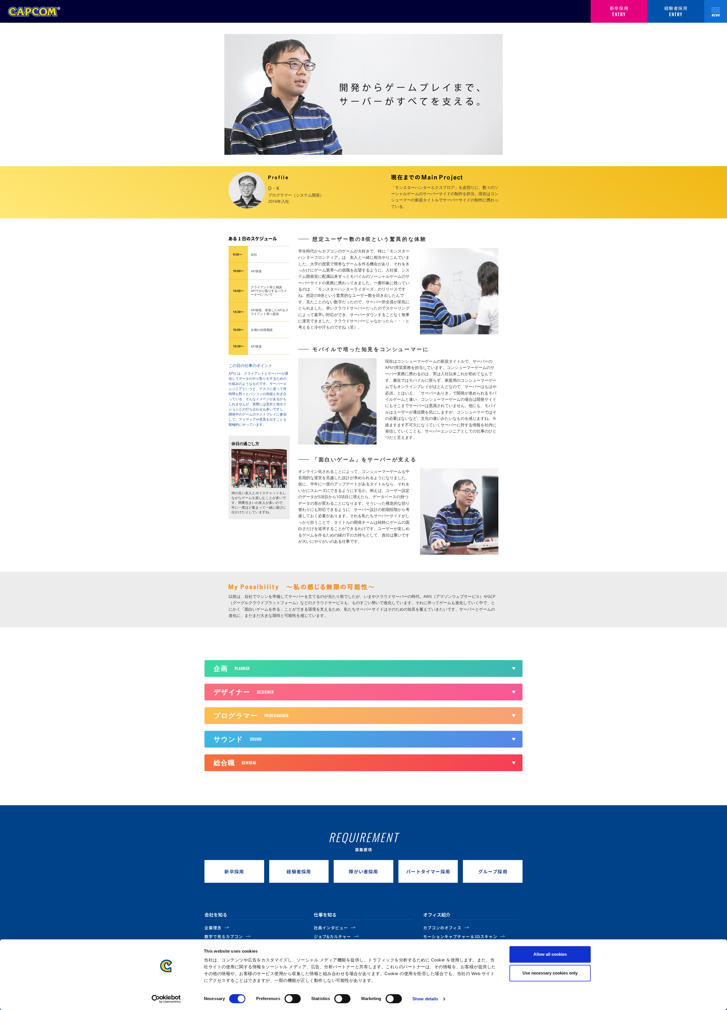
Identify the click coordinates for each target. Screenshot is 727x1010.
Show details (425, 998)
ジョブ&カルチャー (332, 936)
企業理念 (213, 927)
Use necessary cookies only (550, 973)
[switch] (293, 998)
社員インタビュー (331, 927)
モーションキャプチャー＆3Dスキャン (460, 936)
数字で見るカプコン (223, 936)
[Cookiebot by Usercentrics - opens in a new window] (166, 999)
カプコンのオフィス (442, 927)
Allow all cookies (550, 954)
